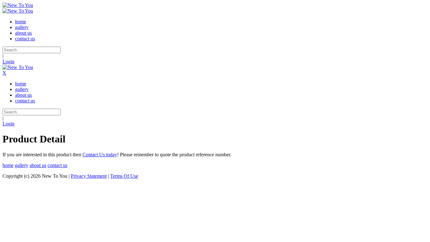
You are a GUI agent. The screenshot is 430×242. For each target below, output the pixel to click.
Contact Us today (99, 154)
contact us (57, 165)
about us (38, 165)
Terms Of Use (124, 176)
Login (8, 61)
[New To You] (18, 5)
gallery (21, 165)
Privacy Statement (89, 176)
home (8, 165)
